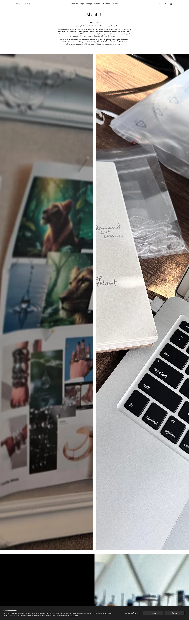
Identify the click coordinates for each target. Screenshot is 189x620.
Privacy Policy (74, 615)
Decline (174, 613)
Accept (153, 613)
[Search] (166, 3)
